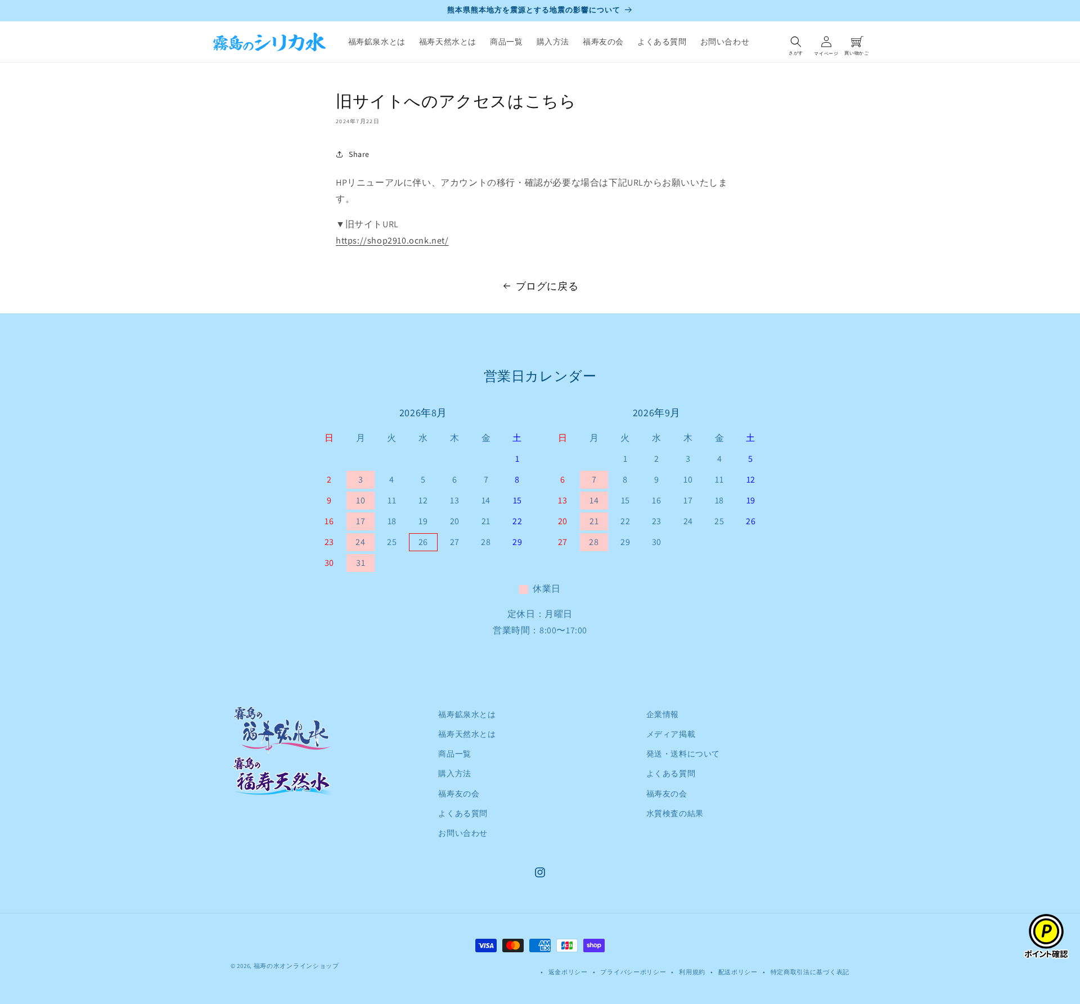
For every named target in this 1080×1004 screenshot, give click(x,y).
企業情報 (662, 714)
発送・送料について (683, 754)
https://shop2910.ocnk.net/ (392, 240)
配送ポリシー (738, 972)
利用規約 (692, 972)
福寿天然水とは (467, 734)
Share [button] (359, 154)
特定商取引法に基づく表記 (810, 972)
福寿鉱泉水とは (467, 714)
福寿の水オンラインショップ (296, 966)
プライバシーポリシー (633, 972)
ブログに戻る (547, 286)
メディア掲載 (671, 734)
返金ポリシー (568, 972)
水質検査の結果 (675, 813)
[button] (796, 41)
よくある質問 (463, 813)
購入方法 (454, 773)
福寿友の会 (458, 794)
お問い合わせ (463, 833)
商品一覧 (454, 754)
